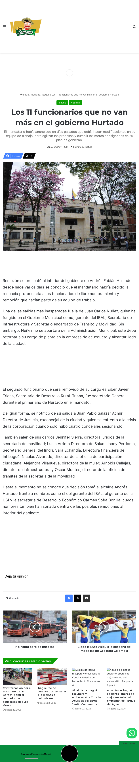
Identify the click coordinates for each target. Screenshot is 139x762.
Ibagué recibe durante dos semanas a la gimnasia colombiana (52, 693)
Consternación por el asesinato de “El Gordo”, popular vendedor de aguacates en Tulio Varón (17, 696)
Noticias (35, 94)
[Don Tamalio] (26, 26)
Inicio (25, 94)
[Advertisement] (86, 27)
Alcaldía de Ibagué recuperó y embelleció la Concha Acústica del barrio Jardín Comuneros (86, 697)
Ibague (46, 94)
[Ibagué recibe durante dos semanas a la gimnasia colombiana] (52, 676)
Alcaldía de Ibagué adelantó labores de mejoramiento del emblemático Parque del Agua (121, 697)
